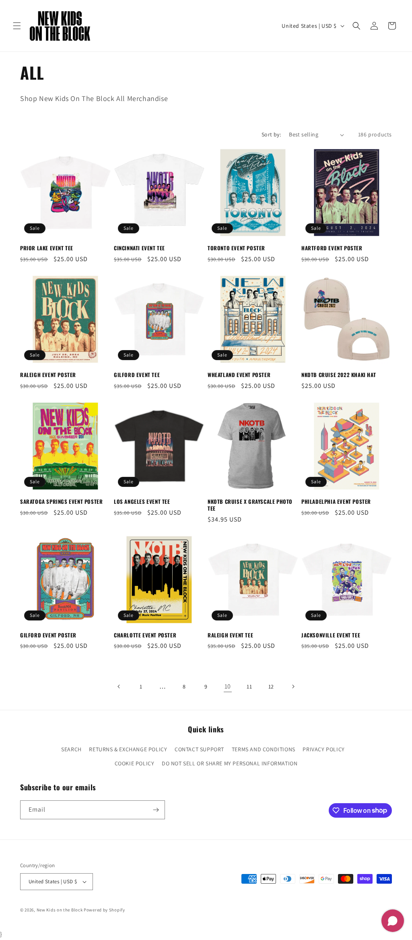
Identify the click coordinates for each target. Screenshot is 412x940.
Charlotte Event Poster (145, 635)
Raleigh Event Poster (48, 374)
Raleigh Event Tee (230, 635)
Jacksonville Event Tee (330, 635)
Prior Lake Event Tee (46, 248)
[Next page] (293, 686)
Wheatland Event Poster (239, 374)
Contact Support (199, 749)
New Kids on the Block (60, 910)
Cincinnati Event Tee (139, 248)
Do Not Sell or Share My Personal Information (229, 763)
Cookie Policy (134, 763)
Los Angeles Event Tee (142, 501)
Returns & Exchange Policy (128, 749)
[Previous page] (119, 686)
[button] (17, 26)
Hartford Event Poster (332, 248)
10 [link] (228, 686)
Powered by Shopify (104, 910)
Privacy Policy (323, 749)
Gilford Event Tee (137, 374)
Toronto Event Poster (236, 248)
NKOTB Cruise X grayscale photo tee (250, 505)
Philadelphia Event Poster (336, 501)
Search (71, 749)
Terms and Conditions (263, 749)
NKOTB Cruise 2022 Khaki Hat (338, 374)
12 (271, 686)
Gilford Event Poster (48, 635)
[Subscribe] (156, 809)
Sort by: (271, 134)
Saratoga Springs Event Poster (61, 501)
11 (249, 686)
